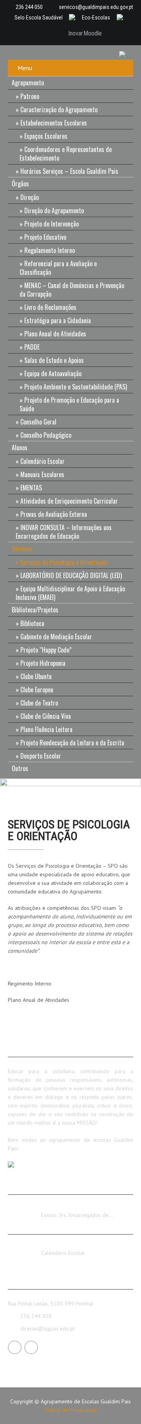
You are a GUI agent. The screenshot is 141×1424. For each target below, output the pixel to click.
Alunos (19, 447)
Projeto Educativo (45, 237)
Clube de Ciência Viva (45, 716)
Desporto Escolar (40, 756)
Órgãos (20, 183)
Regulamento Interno (49, 250)
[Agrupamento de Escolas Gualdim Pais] (125, 53)
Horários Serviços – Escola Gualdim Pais (69, 171)
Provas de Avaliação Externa (53, 514)
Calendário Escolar (42, 461)
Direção (29, 197)
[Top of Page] (118, 1407)
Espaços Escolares (45, 136)
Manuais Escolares (42, 474)
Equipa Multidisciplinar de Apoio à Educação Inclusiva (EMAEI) (70, 593)
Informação (54, 1208)
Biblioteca (32, 623)
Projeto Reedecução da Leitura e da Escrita (72, 742)
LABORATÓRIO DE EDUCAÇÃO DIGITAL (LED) (71, 575)
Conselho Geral (38, 421)
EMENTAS (31, 487)
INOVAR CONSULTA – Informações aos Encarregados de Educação (64, 532)
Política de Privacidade (70, 1409)
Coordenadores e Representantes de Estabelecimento (66, 154)
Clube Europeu (36, 689)
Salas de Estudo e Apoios (54, 360)
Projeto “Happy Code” (46, 650)
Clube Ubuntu (36, 676)
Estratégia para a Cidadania (57, 320)
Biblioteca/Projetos (35, 609)
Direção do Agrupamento (54, 210)
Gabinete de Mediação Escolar (56, 636)
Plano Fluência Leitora (46, 729)
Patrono (29, 96)
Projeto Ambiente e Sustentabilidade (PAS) (75, 386)
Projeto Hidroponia (42, 663)
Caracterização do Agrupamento (59, 109)
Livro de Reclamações (50, 307)
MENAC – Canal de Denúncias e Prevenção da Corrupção (72, 290)
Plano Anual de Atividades (55, 333)
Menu (25, 68)
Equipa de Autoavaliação (52, 373)
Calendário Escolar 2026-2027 (77, 1245)
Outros (20, 768)
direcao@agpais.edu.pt (47, 1328)
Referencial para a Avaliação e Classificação (58, 268)
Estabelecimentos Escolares (53, 122)
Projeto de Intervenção (51, 223)
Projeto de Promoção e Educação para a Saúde (69, 404)
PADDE (32, 347)
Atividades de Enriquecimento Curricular (69, 501)
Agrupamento (28, 82)
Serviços (22, 548)
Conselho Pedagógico (45, 435)
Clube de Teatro (39, 703)
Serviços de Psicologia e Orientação (63, 562)
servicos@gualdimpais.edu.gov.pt (96, 7)
